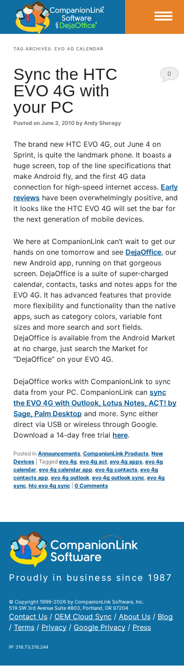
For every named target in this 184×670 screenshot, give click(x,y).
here (120, 434)
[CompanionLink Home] (62, 17)
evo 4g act (93, 461)
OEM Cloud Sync (83, 616)
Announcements (59, 453)
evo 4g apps (126, 461)
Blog (165, 616)
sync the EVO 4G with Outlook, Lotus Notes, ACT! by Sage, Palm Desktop (94, 403)
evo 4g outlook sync (118, 477)
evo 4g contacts (116, 469)
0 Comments (169, 76)
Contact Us (28, 616)
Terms (24, 627)
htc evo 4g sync (49, 485)
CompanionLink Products (116, 453)
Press (142, 627)
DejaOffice (143, 252)
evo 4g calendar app (65, 469)
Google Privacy (99, 627)
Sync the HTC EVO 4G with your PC (65, 90)
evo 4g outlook (70, 477)
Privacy (54, 627)
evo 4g (68, 461)
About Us (135, 616)
